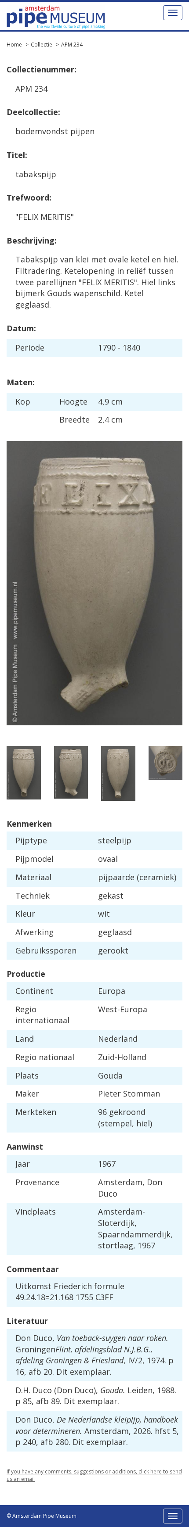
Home (14, 44)
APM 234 (72, 44)
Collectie (41, 44)
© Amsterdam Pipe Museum (41, 1516)
